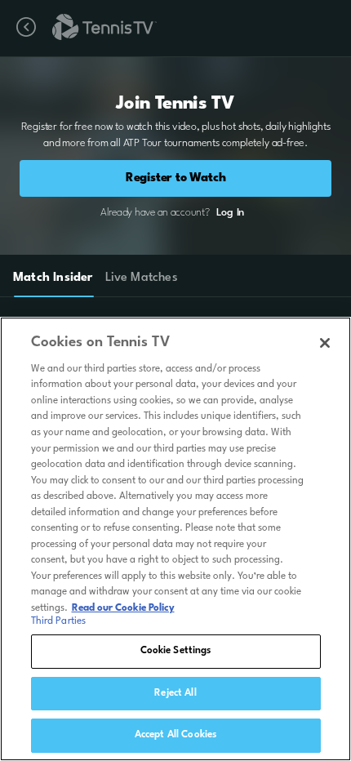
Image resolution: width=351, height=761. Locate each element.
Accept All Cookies (175, 735)
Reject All (175, 693)
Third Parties (59, 621)
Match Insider (53, 278)
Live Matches (140, 278)
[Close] (325, 343)
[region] (175, 539)
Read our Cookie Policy (123, 608)
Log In (230, 212)
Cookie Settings (175, 651)
